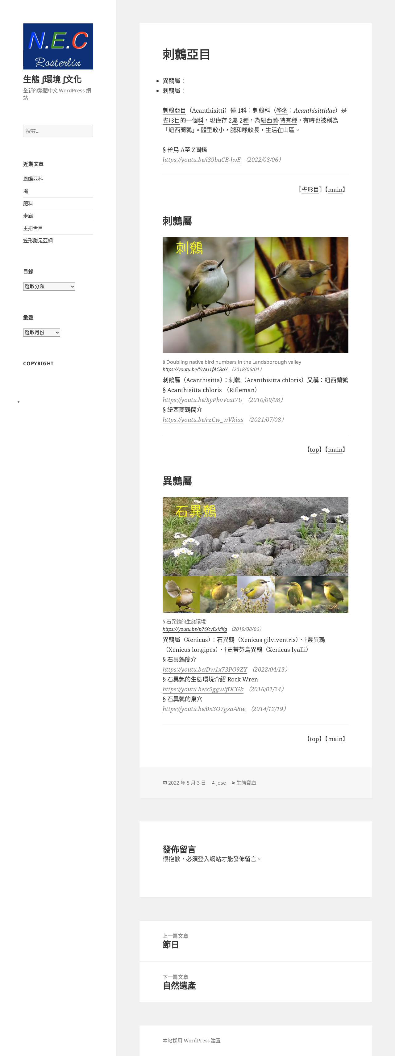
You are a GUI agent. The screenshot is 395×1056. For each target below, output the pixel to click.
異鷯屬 (171, 81)
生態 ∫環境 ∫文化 (52, 79)
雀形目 (310, 190)
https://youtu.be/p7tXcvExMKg (195, 629)
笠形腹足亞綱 (38, 240)
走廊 (28, 215)
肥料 (28, 203)
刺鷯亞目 (174, 111)
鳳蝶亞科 (33, 178)
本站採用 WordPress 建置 (192, 1040)
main (335, 190)
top (314, 450)
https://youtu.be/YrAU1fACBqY (195, 369)
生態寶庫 (246, 782)
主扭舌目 (33, 228)
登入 (204, 859)
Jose (221, 782)
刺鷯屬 (171, 91)
